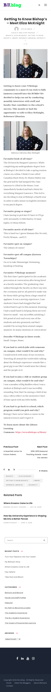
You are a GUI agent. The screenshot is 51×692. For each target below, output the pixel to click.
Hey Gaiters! (10, 572)
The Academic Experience (16, 613)
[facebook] (17, 658)
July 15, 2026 (36, 507)
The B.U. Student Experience (17, 618)
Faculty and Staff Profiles (23, 33)
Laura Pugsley (10, 523)
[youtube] (28, 658)
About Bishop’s (40, 683)
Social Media (26, 29)
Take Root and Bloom (14, 577)
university (41, 38)
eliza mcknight (20, 35)
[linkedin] (22, 658)
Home (8, 683)
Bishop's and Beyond (14, 593)
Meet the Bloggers (22, 683)
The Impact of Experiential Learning (20, 623)
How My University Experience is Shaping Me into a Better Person (25, 517)
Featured (8, 603)
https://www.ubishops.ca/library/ (31, 432)
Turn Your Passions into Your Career (20, 557)
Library (15, 38)
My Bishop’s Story (12, 562)
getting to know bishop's (17, 480)
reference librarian (27, 38)
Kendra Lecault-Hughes (15, 507)
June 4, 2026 (26, 523)
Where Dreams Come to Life (18, 503)
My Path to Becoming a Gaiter (18, 608)
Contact (9, 686)
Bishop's (9, 35)
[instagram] (33, 658)
